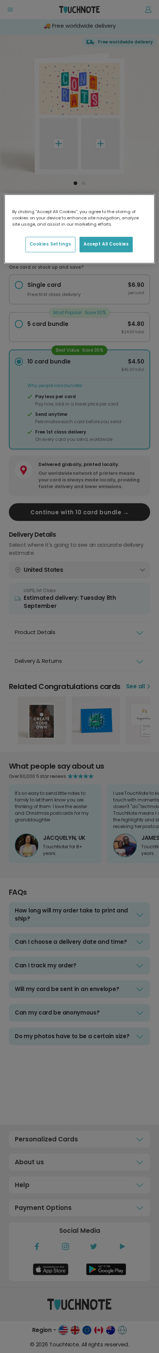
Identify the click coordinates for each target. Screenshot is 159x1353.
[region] (79, 229)
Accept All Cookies (106, 244)
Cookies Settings (50, 244)
